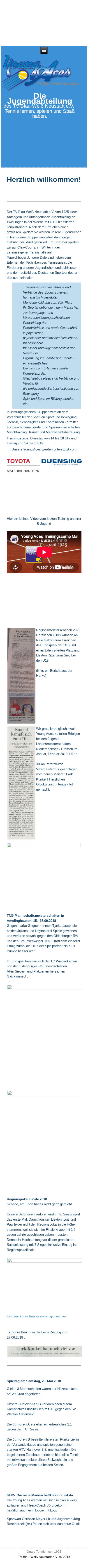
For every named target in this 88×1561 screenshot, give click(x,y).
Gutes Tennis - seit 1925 (44, 1551)
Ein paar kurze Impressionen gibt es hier (36, 1316)
